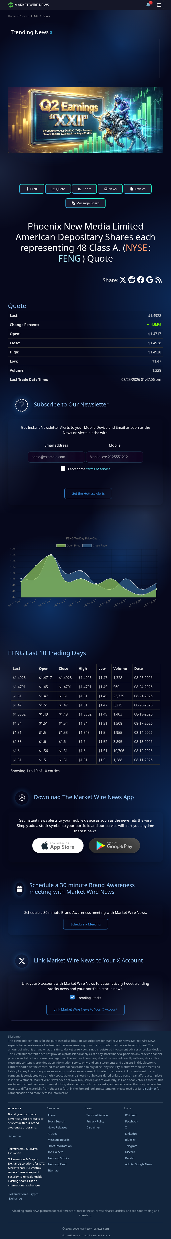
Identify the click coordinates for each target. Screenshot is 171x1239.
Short (86, 189)
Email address (56, 445)
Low (102, 668)
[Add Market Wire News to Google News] (149, 281)
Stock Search (56, 1121)
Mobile (114, 445)
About (52, 1115)
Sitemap (53, 1170)
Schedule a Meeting (86, 924)
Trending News (30, 32)
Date (138, 668)
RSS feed (130, 1115)
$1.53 (17, 741)
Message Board (87, 203)
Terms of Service (97, 1115)
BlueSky (130, 1140)
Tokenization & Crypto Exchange (24, 1196)
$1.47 (17, 705)
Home (12, 16)
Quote (60, 189)
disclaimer (149, 1089)
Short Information (60, 1146)
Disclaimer (93, 1127)
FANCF (29, 55)
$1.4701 (19, 686)
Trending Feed (57, 1164)
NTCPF (107, 55)
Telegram (131, 1146)
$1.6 (16, 750)
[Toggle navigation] (159, 5)
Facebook (131, 1121)
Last (16, 668)
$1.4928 (19, 677)
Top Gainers (55, 1152)
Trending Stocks (89, 998)
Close (63, 668)
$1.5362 (19, 714)
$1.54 (17, 723)
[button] (137, 5)
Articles (140, 189)
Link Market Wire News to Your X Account (85, 1009)
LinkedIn (131, 1134)
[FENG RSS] (158, 281)
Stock (23, 16)
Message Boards (58, 1140)
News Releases (57, 1127)
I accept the (89, 469)
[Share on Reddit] (131, 281)
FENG (34, 16)
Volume (120, 668)
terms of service (98, 469)
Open (44, 668)
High (83, 668)
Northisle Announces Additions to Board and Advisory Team (122, 70)
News (112, 189)
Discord (130, 1152)
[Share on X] (122, 281)
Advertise (15, 1136)
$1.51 (17, 695)
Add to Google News (138, 1164)
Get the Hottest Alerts (88, 493)
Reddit (129, 1158)
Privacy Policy (95, 1121)
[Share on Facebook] (140, 281)
